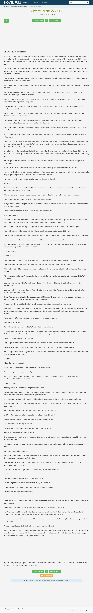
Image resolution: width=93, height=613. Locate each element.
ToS (76, 610)
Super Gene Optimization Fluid (46, 11)
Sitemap (81, 610)
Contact (72, 610)
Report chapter (47, 576)
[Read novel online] (13, 2)
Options (46, 2)
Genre (37, 2)
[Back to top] (87, 610)
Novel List (27, 2)
